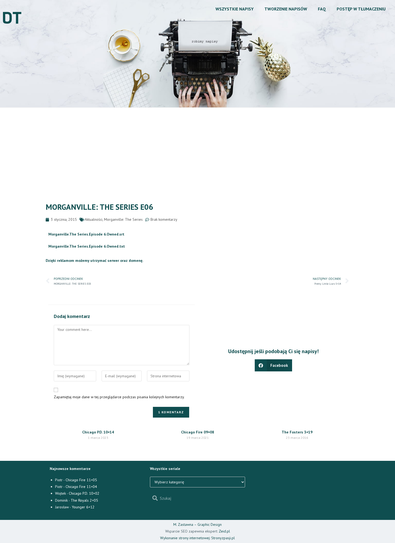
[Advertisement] (197, 148)
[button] (273, 365)
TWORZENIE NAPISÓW (285, 9)
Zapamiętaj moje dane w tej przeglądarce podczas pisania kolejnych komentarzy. (119, 396)
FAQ (322, 9)
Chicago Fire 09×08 (197, 432)
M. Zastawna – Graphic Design (197, 524)
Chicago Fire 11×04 (81, 486)
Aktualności (93, 219)
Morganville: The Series (123, 219)
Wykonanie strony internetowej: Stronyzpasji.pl (197, 537)
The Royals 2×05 (84, 500)
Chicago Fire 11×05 (81, 479)
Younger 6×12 (83, 507)
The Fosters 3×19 (297, 432)
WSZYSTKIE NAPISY (235, 9)
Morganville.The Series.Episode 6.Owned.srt (86, 234)
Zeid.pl (224, 531)
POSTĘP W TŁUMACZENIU (361, 9)
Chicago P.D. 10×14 (98, 432)
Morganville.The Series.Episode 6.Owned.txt (86, 246)
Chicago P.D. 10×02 (84, 493)
